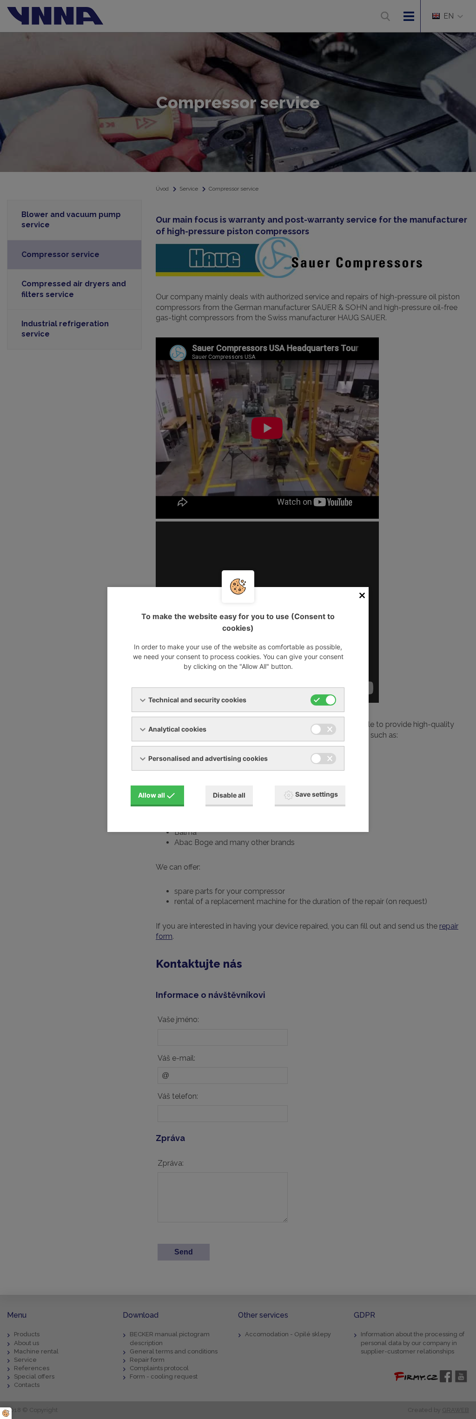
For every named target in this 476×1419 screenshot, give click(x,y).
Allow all (151, 795)
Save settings (316, 794)
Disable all (229, 795)
